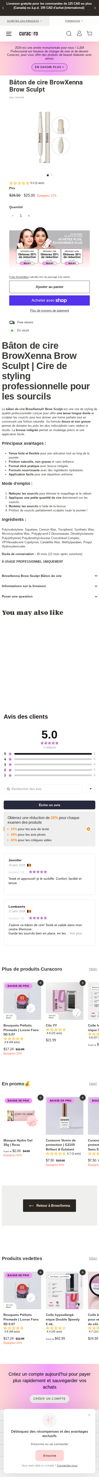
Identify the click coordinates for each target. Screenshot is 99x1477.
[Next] (95, 8)
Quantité (16, 207)
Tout (93, 969)
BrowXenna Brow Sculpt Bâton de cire (32, 576)
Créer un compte (49, 1398)
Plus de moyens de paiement (49, 310)
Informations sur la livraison (24, 586)
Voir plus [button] (75, 933)
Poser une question (17, 596)
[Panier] (91, 34)
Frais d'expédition (19, 277)
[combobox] (90, 788)
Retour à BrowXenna (52, 1205)
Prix (12, 188)
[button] (26, 183)
